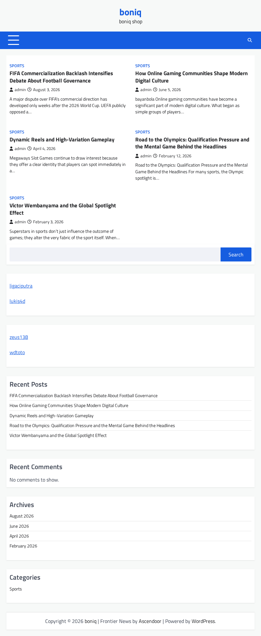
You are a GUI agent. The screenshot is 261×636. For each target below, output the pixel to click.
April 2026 (19, 536)
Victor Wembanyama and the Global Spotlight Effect (63, 209)
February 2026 (23, 546)
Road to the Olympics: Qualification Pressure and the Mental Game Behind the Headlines (192, 143)
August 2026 (22, 516)
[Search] (250, 40)
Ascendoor (150, 621)
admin (20, 90)
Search (236, 254)
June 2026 (19, 526)
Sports (17, 65)
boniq (130, 12)
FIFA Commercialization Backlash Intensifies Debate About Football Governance (61, 77)
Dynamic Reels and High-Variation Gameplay (62, 139)
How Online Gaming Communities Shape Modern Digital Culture (191, 77)
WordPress (203, 621)
